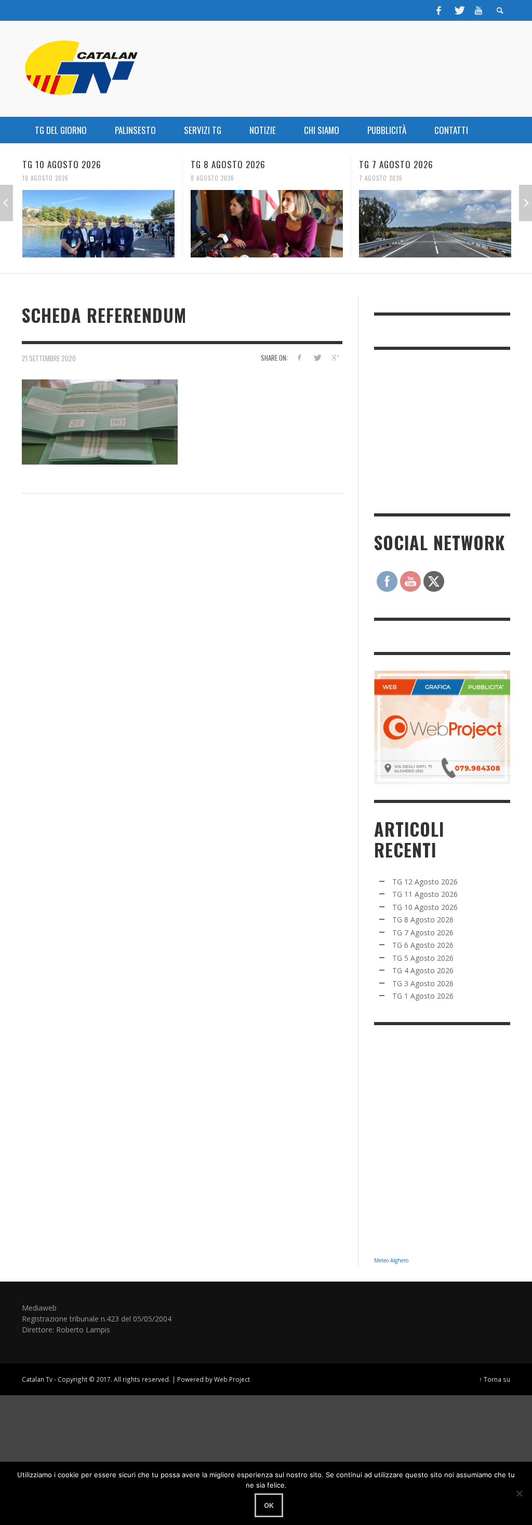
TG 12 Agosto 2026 (425, 882)
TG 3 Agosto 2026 (423, 983)
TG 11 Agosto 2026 (425, 894)
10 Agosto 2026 (45, 178)
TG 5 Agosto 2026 (423, 958)
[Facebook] (439, 10)
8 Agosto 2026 (212, 178)
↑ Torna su (494, 1379)
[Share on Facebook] (299, 357)
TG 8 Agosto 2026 (228, 164)
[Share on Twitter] (317, 357)
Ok (269, 1505)
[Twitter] (459, 10)
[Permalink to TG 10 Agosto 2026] (98, 223)
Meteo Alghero (391, 1260)
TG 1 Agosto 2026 (423, 996)
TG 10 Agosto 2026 (61, 164)
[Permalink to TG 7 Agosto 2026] (435, 223)
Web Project (232, 1379)
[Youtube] (478, 10)
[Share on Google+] (335, 357)
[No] (519, 1493)
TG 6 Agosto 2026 (423, 945)
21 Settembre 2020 (49, 358)
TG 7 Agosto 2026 (396, 164)
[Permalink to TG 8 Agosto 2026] (267, 223)
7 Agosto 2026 (381, 178)
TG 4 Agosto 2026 (423, 970)
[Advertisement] (452, 430)
